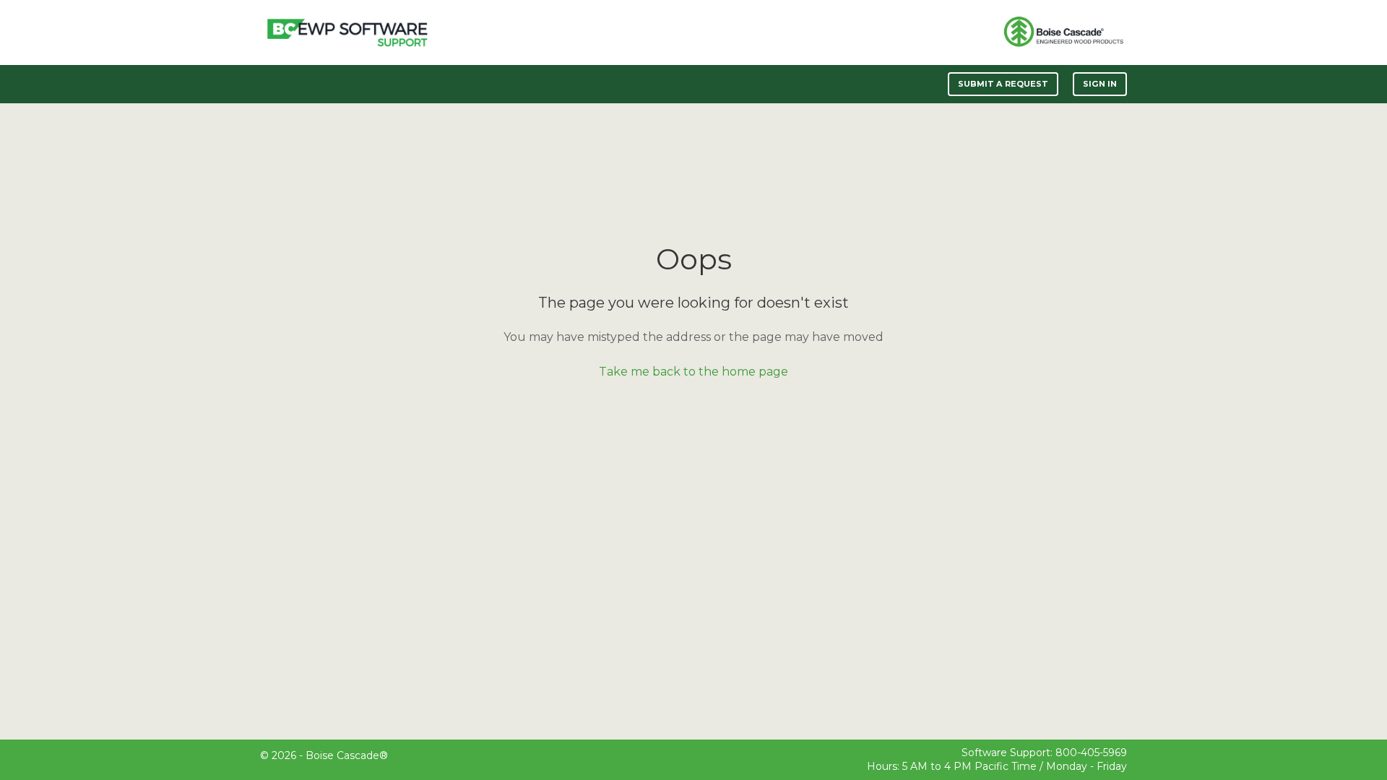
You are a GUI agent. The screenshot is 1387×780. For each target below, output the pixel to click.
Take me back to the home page (693, 371)
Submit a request (1003, 84)
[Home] (347, 32)
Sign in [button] (1100, 84)
